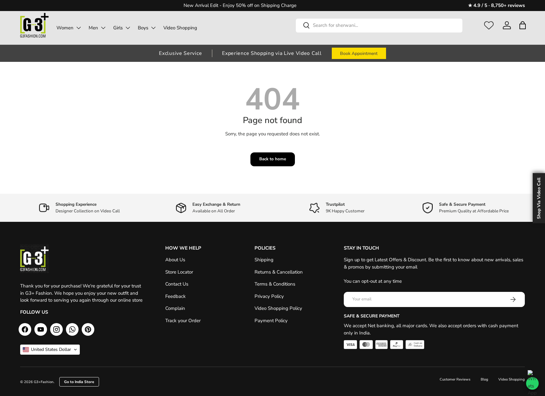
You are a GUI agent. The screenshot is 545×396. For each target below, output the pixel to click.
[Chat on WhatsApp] (532, 383)
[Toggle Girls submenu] (128, 28)
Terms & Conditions (275, 284)
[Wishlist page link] (489, 25)
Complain (175, 308)
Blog (484, 379)
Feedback (175, 296)
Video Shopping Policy (278, 308)
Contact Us (176, 284)
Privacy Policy (269, 296)
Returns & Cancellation (279, 272)
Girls (118, 28)
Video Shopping (180, 28)
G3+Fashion (44, 382)
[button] (522, 25)
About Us (175, 260)
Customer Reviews (455, 379)
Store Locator (179, 272)
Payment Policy (271, 320)
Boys (143, 28)
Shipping (264, 260)
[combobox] (379, 25)
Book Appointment (359, 53)
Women (64, 28)
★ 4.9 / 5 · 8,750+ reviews (496, 5)
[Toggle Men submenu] (103, 28)
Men (93, 28)
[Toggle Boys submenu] (153, 28)
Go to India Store (79, 381)
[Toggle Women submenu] (78, 28)
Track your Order (183, 320)
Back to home (272, 159)
